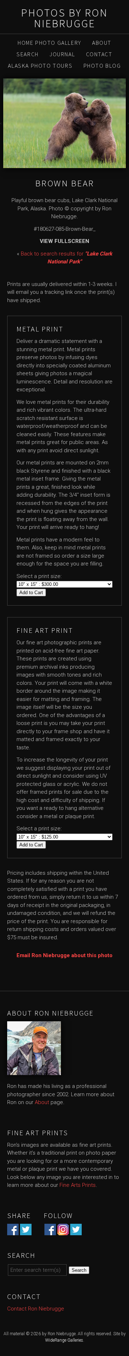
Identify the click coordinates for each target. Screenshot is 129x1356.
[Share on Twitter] (26, 1231)
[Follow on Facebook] (50, 1231)
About (101, 42)
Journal (62, 54)
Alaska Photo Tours (40, 65)
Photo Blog (102, 65)
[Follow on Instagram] (63, 1231)
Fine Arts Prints (77, 1185)
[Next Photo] (127, 123)
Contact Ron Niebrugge (35, 1308)
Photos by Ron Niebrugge (64, 18)
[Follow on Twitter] (76, 1231)
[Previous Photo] (1, 123)
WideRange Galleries (64, 1340)
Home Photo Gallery (49, 42)
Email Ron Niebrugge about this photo (64, 955)
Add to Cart (31, 592)
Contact (99, 54)
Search (27, 54)
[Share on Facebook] (13, 1231)
